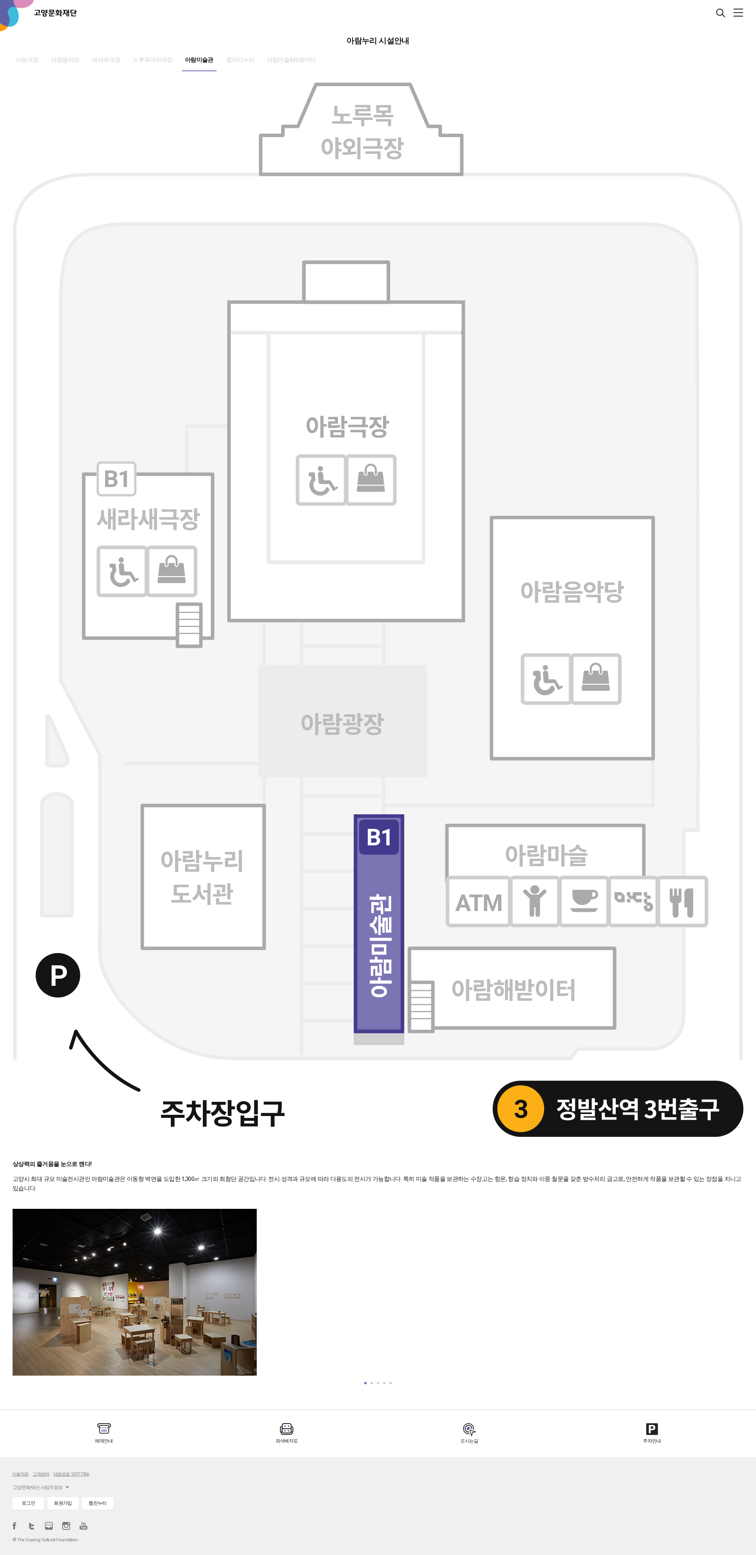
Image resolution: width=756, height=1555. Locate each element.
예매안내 (104, 1441)
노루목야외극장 (152, 59)
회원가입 (63, 1503)
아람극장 (27, 59)
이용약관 (20, 1474)
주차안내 (652, 1441)
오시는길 (469, 1441)
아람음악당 (65, 59)
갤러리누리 (240, 59)
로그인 (28, 1503)
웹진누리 (97, 1503)
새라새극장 (106, 59)
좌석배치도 (287, 1441)
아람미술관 (199, 59)
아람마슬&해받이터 (291, 59)
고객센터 (41, 1474)
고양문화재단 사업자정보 (38, 1487)
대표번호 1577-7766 (71, 1474)
